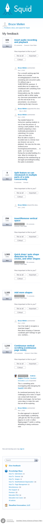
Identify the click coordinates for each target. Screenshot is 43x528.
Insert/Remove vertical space (25, 219)
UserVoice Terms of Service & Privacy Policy (29, 520)
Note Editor (33, 45)
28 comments (30, 224)
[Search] (36, 460)
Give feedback (15, 466)
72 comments (30, 296)
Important (33, 56)
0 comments (18, 182)
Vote (7, 46)
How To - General (14, 476)
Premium (12, 492)
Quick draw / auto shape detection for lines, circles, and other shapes (27, 256)
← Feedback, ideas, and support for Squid (16, 28)
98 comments (30, 262)
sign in (22, 449)
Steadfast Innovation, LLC (19, 505)
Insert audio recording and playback (25, 41)
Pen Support (13, 490)
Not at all (21, 56)
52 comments (18, 45)
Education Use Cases (16, 498)
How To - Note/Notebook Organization (21, 482)
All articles (12, 500)
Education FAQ (14, 495)
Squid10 (21, 388)
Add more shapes (23, 292)
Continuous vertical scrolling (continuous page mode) (25, 347)
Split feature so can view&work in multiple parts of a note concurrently (25, 176)
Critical (21, 60)
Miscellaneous (13, 487)
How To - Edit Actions (15, 474)
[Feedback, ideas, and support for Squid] (19, 9)
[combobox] (20, 460)
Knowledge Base (16, 471)
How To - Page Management (18, 484)
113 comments (18, 353)
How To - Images (14, 479)
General (26, 45)
